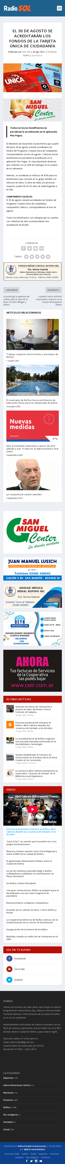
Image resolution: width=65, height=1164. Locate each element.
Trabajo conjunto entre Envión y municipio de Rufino (32, 355)
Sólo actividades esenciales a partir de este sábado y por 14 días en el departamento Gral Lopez (32, 448)
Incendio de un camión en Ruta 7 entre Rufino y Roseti (31, 911)
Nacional (8, 1092)
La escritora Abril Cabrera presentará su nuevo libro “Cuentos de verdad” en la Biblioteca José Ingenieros (36, 773)
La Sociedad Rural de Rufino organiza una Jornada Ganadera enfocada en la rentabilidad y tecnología (35, 741)
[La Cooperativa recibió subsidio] (32, 474)
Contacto (45, 1157)
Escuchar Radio (12, 1153)
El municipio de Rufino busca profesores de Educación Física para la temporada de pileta (32, 401)
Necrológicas (32, 1157)
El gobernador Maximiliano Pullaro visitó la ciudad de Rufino (29, 862)
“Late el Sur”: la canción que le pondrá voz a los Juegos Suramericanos (31, 843)
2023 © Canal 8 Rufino (34, 1149)
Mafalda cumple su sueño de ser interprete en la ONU (32, 938)
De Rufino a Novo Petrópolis (21, 883)
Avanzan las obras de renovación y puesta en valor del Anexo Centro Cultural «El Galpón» (33, 709)
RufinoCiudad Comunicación (32, 1146)
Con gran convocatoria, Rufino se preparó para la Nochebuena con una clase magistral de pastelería (32, 893)
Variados (8, 1122)
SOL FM (26, 51)
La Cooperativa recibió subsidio (24, 494)
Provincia (51, 51)
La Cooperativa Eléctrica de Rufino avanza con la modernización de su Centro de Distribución (32, 921)
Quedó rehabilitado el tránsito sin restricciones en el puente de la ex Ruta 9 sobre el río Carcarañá (36, 757)
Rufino (26, 55)
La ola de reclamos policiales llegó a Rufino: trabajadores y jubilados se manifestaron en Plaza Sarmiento (30, 874)
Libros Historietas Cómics (16, 1085)
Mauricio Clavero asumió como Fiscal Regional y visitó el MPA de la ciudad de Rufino (31, 852)
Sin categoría (10, 1114)
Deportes (8, 1077)
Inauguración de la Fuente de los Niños (26, 929)
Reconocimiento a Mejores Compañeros (27, 903)
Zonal (6, 1129)
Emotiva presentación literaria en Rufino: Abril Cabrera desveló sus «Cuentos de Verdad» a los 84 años (33, 725)
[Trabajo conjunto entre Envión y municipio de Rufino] (32, 334)
